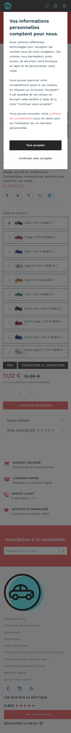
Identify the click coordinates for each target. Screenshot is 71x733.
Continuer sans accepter (35, 158)
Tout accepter (35, 145)
